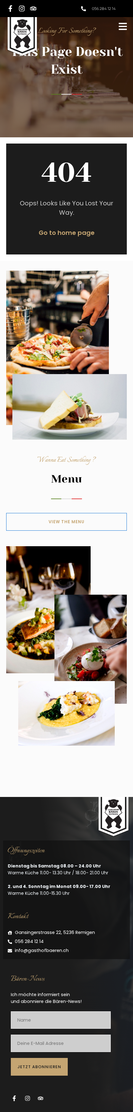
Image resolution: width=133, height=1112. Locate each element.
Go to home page (67, 232)
